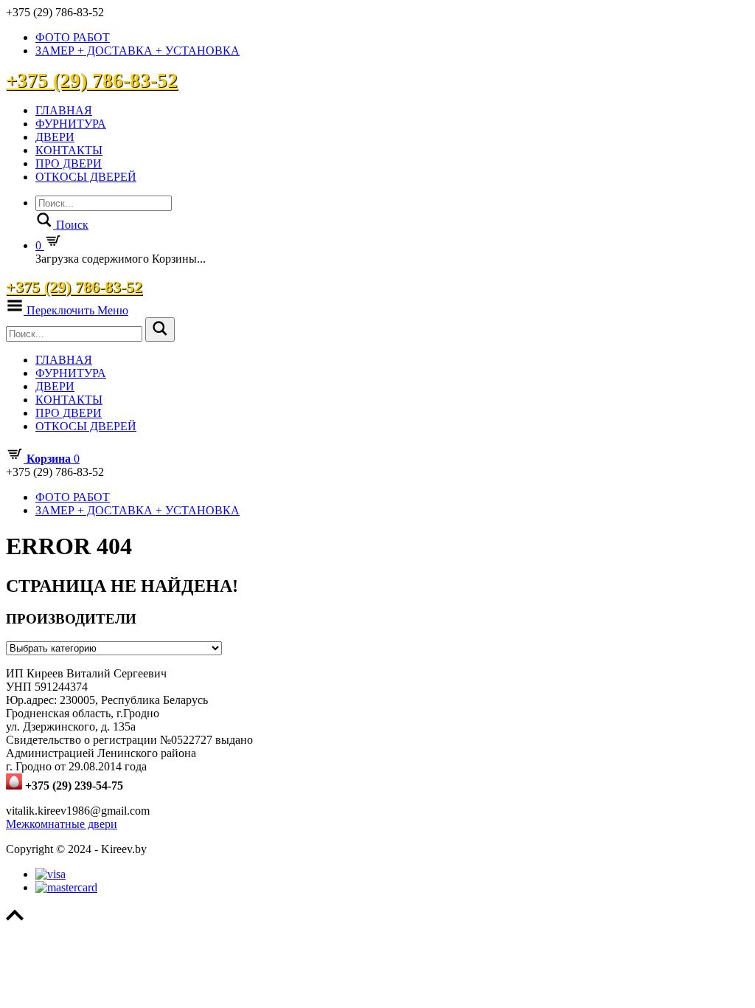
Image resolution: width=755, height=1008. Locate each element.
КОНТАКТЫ (68, 150)
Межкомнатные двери (61, 824)
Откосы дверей (85, 176)
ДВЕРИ (54, 137)
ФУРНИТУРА (70, 123)
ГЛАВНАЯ (63, 110)
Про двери (68, 163)
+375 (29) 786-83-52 (92, 80)
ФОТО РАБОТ (72, 37)
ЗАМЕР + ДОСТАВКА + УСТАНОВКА (137, 50)
